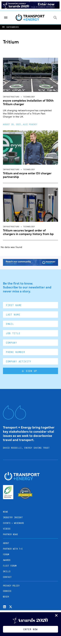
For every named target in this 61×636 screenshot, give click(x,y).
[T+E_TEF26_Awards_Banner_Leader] (30, 7)
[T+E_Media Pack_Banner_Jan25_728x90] (30, 264)
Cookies (7, 591)
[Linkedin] (4, 606)
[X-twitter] (10, 606)
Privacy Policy (11, 585)
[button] (10, 27)
